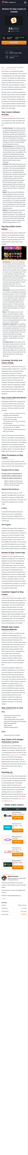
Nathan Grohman (13, 876)
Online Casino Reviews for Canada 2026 (15, 67)
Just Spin (9, 801)
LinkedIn (4, 898)
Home (3, 67)
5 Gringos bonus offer (16, 755)
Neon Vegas (21, 798)
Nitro (3, 801)
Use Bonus (18, 817)
